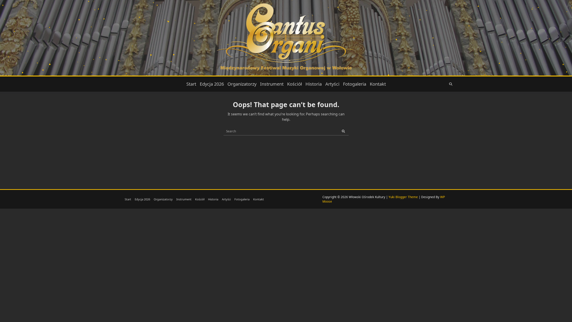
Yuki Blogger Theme (403, 197)
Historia (313, 84)
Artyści (332, 84)
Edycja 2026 (212, 84)
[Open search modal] (450, 84)
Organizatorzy (242, 84)
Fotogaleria (354, 84)
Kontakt (378, 84)
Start (191, 84)
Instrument (272, 84)
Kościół (294, 84)
